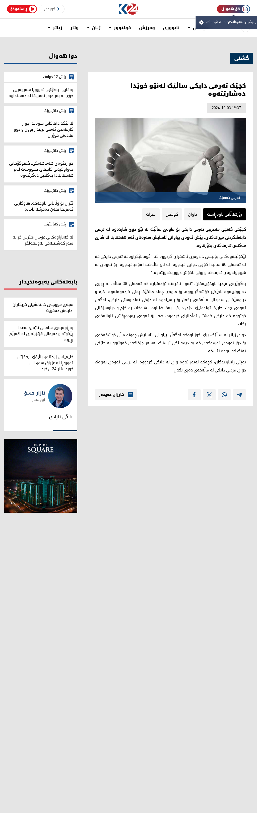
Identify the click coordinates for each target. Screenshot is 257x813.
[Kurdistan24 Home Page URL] (128, 9)
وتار (74, 27)
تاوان (192, 214)
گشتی (241, 58)
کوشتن (172, 214)
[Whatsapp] (224, 394)
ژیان (96, 27)
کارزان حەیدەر (111, 394)
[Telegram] (239, 394)
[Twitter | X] (209, 394)
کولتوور (122, 27)
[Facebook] (194, 394)
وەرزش (147, 27)
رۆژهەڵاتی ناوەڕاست (224, 214)
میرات (151, 214)
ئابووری (171, 27)
